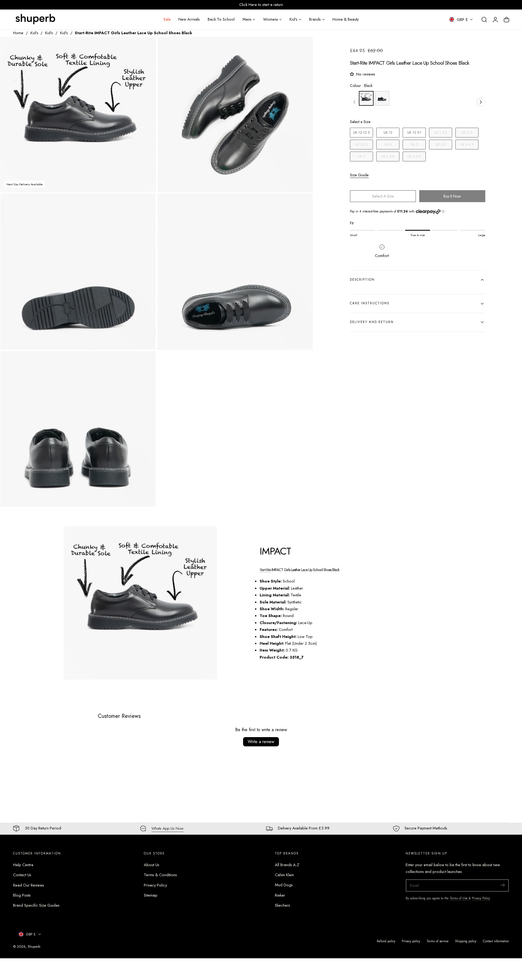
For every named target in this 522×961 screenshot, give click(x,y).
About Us (151, 865)
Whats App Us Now (167, 828)
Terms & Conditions (160, 875)
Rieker (280, 895)
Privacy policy (411, 941)
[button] (484, 19)
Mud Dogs (284, 885)
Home (18, 33)
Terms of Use (459, 898)
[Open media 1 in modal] (146, 46)
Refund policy (386, 941)
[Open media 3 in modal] (146, 203)
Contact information (496, 941)
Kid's (34, 33)
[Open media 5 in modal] (146, 361)
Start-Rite (265, 569)
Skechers (282, 905)
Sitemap (150, 895)
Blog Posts (22, 895)
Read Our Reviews (28, 885)
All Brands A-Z (287, 865)
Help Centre (23, 865)
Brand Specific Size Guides (36, 905)
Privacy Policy (155, 885)
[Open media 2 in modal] (303, 46)
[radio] (366, 98)
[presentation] (480, 102)
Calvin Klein (284, 875)
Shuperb (34, 946)
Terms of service (438, 941)
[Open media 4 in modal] (303, 203)
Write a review (261, 741)
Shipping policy (465, 941)
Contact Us (22, 875)
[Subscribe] (502, 885)
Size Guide (359, 175)
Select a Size (360, 122)
